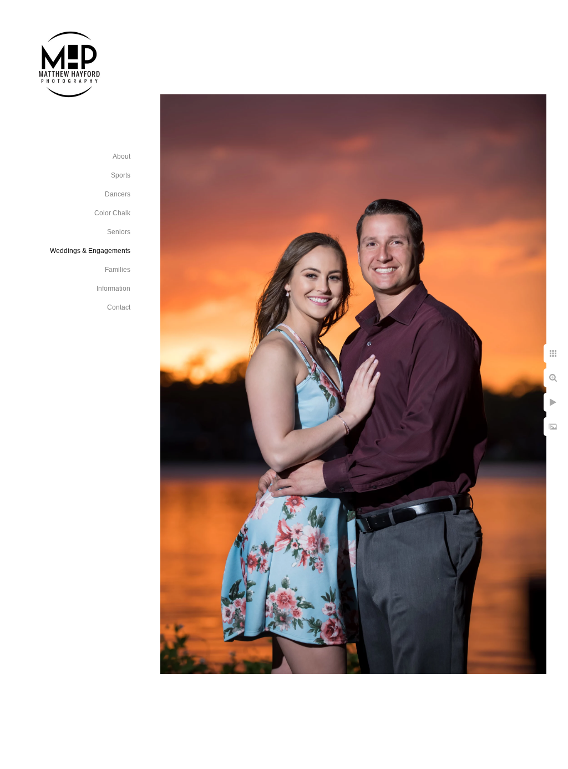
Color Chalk (112, 213)
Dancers (117, 194)
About (121, 156)
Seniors (118, 232)
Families (117, 270)
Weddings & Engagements (90, 251)
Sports (120, 175)
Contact (118, 307)
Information (113, 288)
